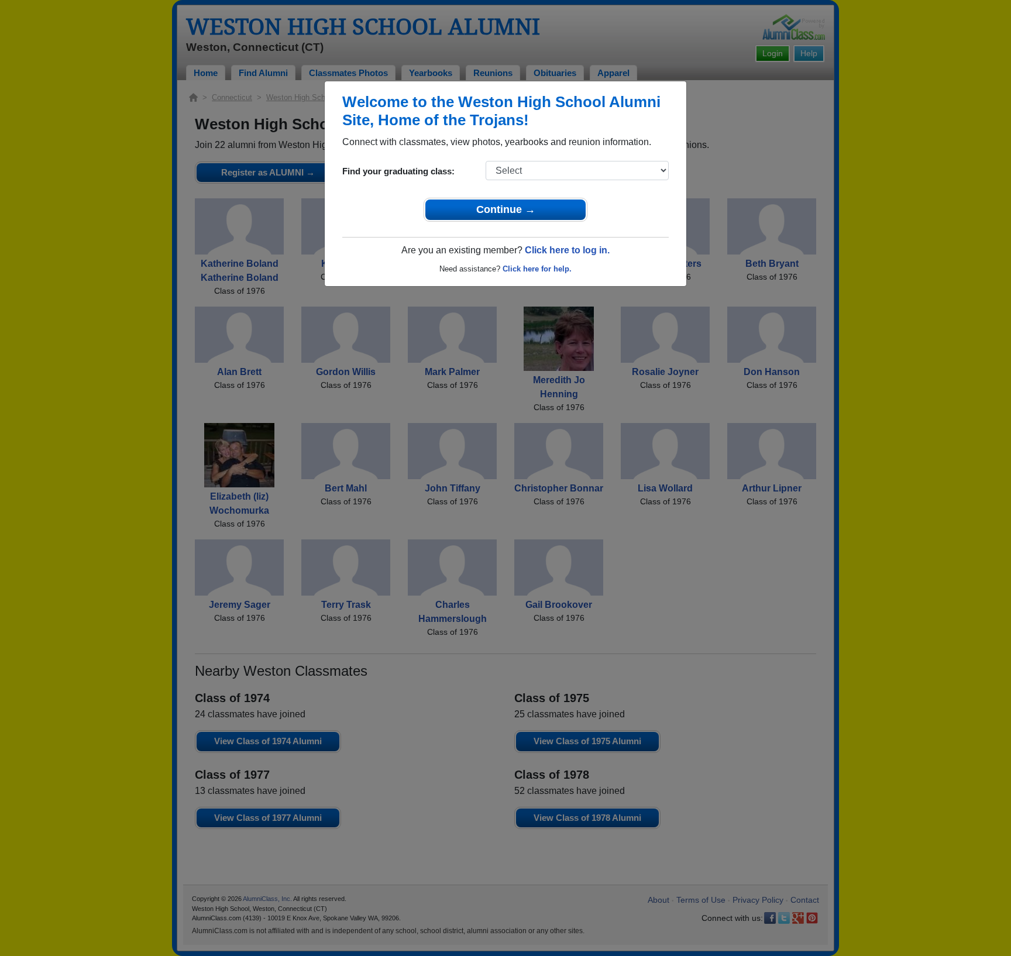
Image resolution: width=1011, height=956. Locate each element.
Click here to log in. (567, 250)
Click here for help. (537, 268)
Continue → (505, 209)
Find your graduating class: (398, 171)
